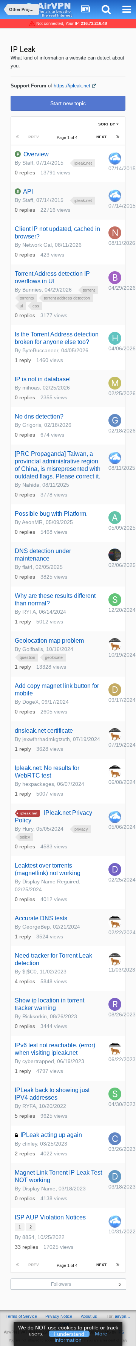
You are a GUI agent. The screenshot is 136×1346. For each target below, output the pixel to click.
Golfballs (32, 649)
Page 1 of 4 (68, 137)
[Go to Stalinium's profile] (114, 599)
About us (89, 1316)
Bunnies (32, 290)
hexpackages (38, 784)
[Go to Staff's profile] (114, 158)
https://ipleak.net (72, 86)
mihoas (31, 388)
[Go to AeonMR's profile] (114, 517)
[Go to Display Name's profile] (114, 1176)
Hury (27, 829)
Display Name (39, 1189)
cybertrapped (38, 1061)
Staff (27, 163)
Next (101, 137)
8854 (28, 1237)
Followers (61, 1284)
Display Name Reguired (50, 881)
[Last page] (117, 137)
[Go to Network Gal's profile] (114, 232)
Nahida (30, 485)
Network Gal (37, 245)
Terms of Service (21, 1316)
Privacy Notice (58, 1316)
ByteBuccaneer (40, 350)
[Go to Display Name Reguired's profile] (114, 869)
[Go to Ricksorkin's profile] (114, 1004)
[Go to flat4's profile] (114, 554)
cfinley (29, 1144)
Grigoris (31, 425)
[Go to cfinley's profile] (114, 1138)
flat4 (27, 567)
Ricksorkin (34, 1016)
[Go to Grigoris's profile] (114, 420)
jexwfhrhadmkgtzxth (46, 739)
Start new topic (68, 103)
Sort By (107, 124)
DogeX (30, 702)
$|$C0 (29, 972)
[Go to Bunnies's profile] (114, 277)
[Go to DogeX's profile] (114, 689)
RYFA (29, 612)
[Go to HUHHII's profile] (114, 338)
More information (81, 1337)
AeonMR (32, 522)
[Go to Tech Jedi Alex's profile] (114, 644)
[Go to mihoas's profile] (114, 383)
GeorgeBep (36, 927)
